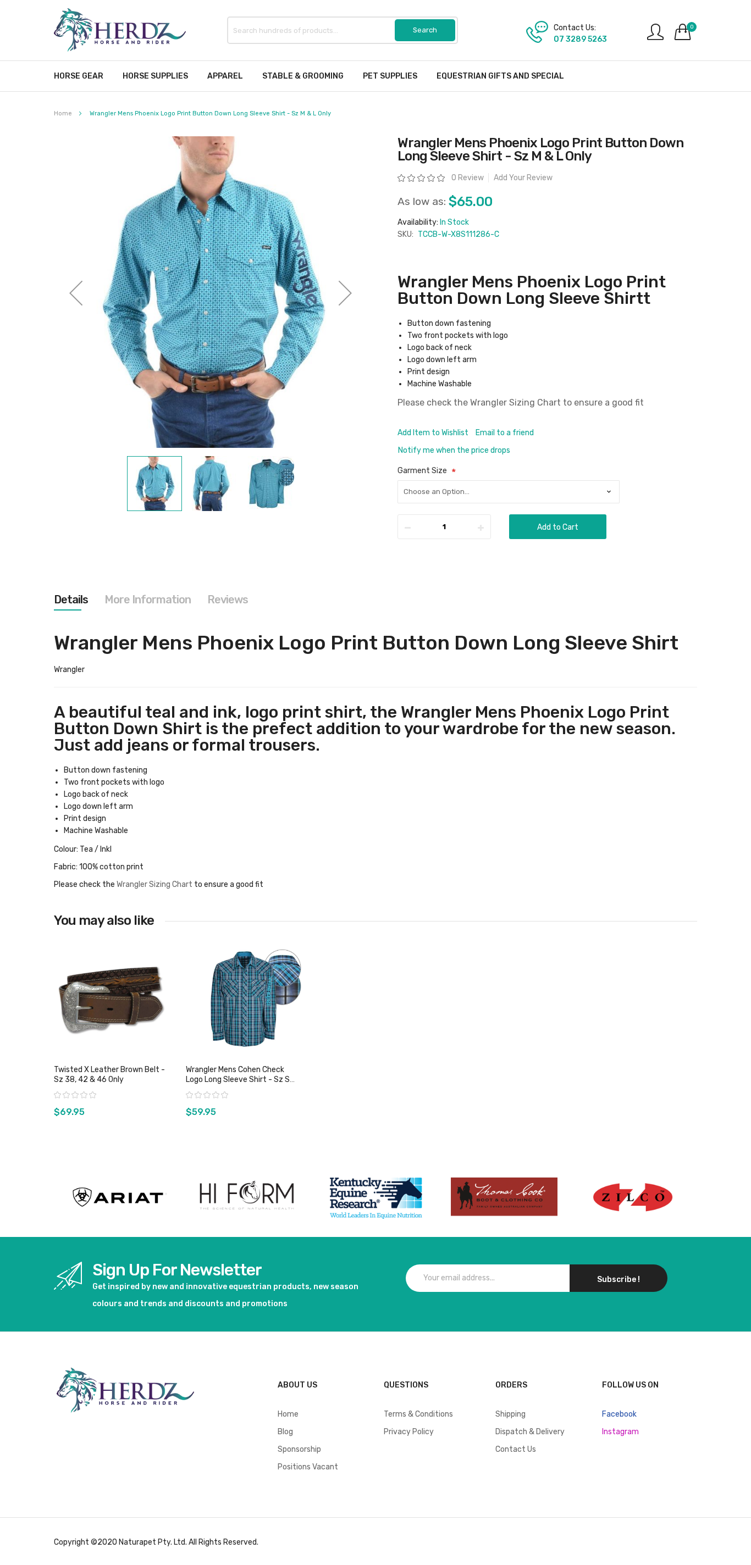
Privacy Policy (409, 1431)
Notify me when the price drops (454, 450)
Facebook (619, 1414)
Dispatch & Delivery (530, 1431)
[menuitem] (78, 76)
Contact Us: (575, 28)
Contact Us (515, 1449)
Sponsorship (299, 1449)
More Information (147, 599)
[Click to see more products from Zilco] (504, 1197)
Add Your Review (523, 177)
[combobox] (342, 30)
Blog (285, 1431)
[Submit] (425, 30)
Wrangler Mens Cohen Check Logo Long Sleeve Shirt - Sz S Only (238, 1079)
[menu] (375, 76)
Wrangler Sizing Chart (515, 402)
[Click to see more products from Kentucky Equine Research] (375, 1197)
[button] (76, 292)
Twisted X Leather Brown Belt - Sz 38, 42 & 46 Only (109, 1074)
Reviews (227, 599)
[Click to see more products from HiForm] (247, 1197)
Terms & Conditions (418, 1414)
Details (71, 599)
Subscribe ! (618, 1279)
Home (63, 113)
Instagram (620, 1431)
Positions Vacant (308, 1467)
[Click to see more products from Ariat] (118, 1197)
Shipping (510, 1414)
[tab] (71, 600)
